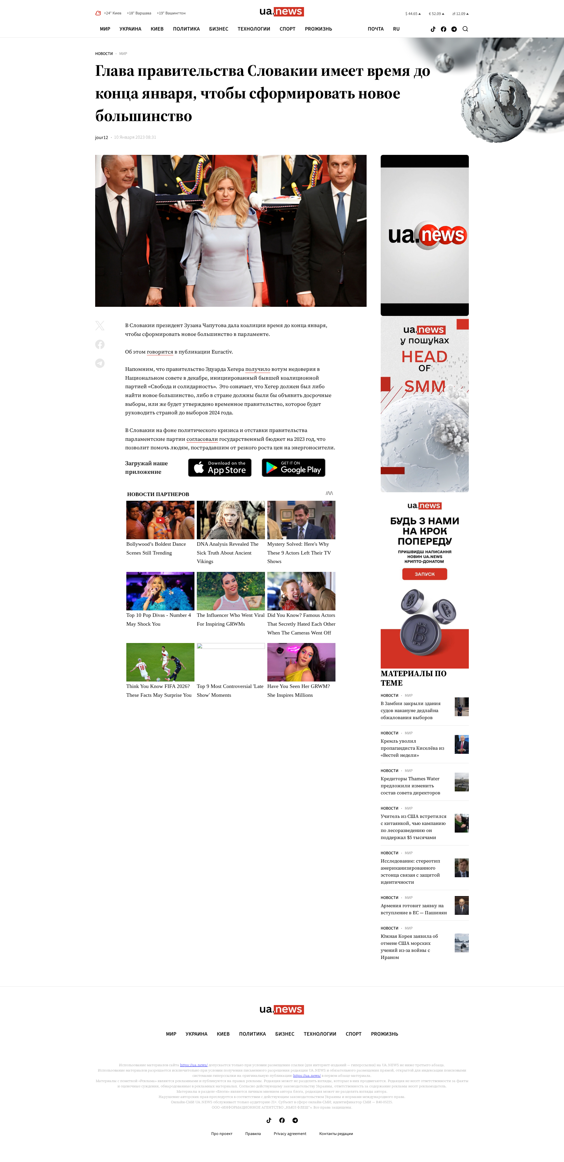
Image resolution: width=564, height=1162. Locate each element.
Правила (253, 1134)
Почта (376, 29)
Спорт (288, 29)
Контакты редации (336, 1134)
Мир (105, 29)
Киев (157, 29)
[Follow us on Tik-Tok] (433, 29)
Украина (130, 29)
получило (257, 369)
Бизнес (218, 29)
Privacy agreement (290, 1134)
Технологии (254, 29)
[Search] (465, 28)
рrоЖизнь (318, 29)
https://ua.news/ (194, 1065)
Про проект (221, 1134)
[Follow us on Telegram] (454, 29)
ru (396, 29)
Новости (104, 54)
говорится (160, 351)
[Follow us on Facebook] (443, 29)
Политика (186, 29)
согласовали (202, 439)
